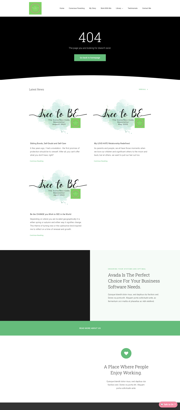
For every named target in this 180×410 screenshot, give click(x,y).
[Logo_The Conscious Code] (35, 3)
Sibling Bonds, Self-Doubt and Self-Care (48, 143)
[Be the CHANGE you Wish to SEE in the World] (58, 188)
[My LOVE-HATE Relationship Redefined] (122, 117)
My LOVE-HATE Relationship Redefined (112, 143)
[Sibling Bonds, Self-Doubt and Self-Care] (58, 117)
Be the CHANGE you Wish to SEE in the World (50, 214)
